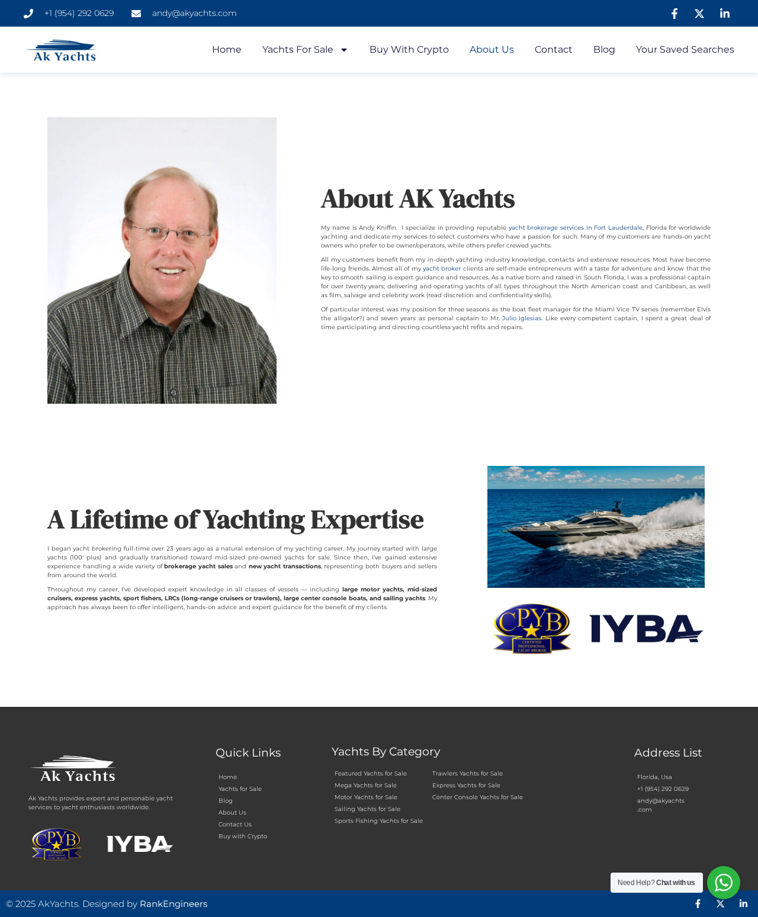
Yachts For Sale (297, 49)
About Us (492, 49)
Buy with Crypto (409, 49)
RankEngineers (173, 903)
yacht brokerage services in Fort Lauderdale (576, 227)
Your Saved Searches (685, 49)
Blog (604, 49)
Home (227, 49)
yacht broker (442, 268)
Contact (554, 49)
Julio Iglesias (521, 318)
